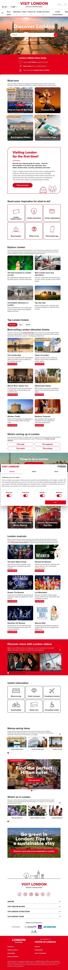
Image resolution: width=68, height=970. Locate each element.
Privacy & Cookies (12, 956)
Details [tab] (34, 471)
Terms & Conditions (40, 953)
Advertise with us (12, 950)
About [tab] (56, 471)
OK (55, 502)
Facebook (48, 894)
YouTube (25, 894)
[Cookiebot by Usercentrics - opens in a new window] (59, 466)
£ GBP (13, 7)
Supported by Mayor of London (45, 941)
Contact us (10, 946)
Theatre (28, 325)
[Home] (2, 13)
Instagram (31, 894)
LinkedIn (37, 894)
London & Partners (18, 941)
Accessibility (11, 953)
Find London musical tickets (19, 542)
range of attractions (29, 333)
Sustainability (39, 950)
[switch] (25, 495)
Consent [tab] (11, 471)
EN (5, 7)
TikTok (19, 894)
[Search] (65, 4)
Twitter (42, 894)
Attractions (12, 325)
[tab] (12, 324)
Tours (20, 325)
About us (37, 946)
